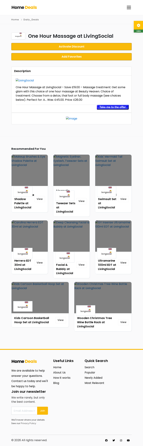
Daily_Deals (31, 19)
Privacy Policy (28, 423)
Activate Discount (71, 47)
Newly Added (93, 378)
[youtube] (128, 440)
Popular (90, 373)
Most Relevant (94, 383)
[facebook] (106, 440)
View (40, 199)
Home (15, 19)
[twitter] (113, 440)
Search (89, 367)
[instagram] (121, 440)
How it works (61, 378)
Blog (56, 383)
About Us (59, 373)
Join (42, 410)
